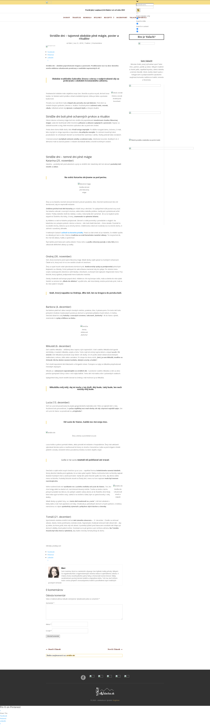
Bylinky (98, 18)
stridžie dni (70, 655)
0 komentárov (97, 43)
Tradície (76, 18)
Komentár (50, 603)
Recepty (108, 18)
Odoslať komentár (53, 636)
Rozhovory (122, 18)
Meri (70, 43)
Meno (48, 624)
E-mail (49, 631)
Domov (66, 18)
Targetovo (116, 700)
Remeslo (87, 18)
